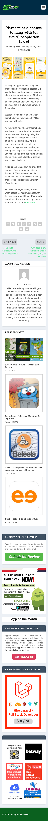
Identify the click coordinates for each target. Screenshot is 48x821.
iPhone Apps (24, 50)
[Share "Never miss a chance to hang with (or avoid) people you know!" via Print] (26, 229)
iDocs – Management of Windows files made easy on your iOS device (23, 468)
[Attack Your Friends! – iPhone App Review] (24, 349)
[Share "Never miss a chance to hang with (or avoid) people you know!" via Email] (21, 229)
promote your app (28, 640)
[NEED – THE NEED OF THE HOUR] (24, 496)
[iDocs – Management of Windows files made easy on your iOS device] (24, 444)
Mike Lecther (22, 46)
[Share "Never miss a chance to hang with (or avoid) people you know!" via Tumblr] (18, 224)
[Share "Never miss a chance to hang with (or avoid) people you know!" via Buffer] (34, 224)
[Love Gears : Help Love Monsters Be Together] (24, 393)
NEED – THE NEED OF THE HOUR (21, 519)
